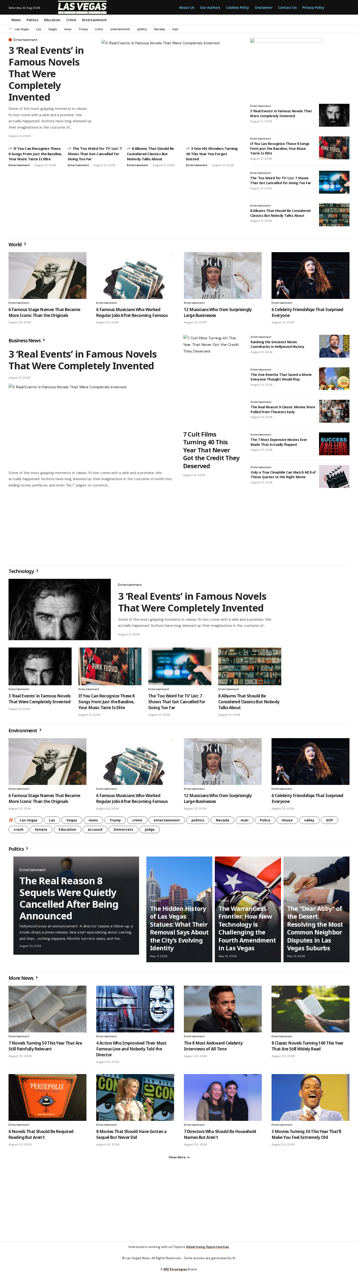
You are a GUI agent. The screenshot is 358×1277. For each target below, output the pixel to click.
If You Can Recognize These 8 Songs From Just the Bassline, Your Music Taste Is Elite (35, 153)
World (16, 244)
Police (265, 822)
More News (21, 980)
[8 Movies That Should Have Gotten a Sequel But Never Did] (135, 1099)
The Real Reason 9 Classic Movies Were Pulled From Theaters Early (283, 409)
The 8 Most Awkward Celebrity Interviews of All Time (213, 1048)
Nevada (159, 29)
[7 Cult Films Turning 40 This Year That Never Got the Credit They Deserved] (212, 381)
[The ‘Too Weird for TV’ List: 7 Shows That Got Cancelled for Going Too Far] (334, 182)
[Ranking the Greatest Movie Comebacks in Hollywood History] (334, 346)
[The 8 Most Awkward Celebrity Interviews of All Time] (223, 1011)
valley (309, 822)
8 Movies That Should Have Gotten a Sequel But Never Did (131, 1136)
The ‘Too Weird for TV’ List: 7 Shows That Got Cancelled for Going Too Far (95, 153)
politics (142, 29)
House (287, 822)
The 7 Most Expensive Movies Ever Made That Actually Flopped (279, 442)
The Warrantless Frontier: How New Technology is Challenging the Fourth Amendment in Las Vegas (247, 930)
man (175, 29)
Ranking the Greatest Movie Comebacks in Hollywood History (277, 344)
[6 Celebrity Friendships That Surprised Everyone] (310, 275)
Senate (41, 831)
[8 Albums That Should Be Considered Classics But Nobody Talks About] (334, 214)
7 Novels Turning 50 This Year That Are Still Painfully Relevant (45, 1048)
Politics (17, 851)
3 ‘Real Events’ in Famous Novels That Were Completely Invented (46, 73)
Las (38, 29)
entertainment (120, 29)
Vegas (52, 29)
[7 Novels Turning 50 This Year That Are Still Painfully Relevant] (47, 1011)
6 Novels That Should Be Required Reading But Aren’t (41, 1136)
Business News (25, 340)
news (67, 29)
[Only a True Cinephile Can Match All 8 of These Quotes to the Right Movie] (334, 476)
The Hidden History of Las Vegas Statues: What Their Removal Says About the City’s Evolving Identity (179, 930)
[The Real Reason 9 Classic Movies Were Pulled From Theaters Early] (334, 411)
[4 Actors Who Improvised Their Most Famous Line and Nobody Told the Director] (135, 1011)
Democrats (123, 831)
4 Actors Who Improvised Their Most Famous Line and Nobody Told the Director (131, 1050)
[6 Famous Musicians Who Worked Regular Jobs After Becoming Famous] (135, 275)
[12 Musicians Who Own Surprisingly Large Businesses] (223, 275)
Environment (23, 732)
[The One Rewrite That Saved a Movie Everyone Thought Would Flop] (334, 378)
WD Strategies (175, 1273)
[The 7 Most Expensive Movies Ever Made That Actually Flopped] (334, 443)
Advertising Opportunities (207, 1251)
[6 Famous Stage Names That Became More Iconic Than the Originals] (47, 275)
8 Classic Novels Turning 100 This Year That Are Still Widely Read (307, 1048)
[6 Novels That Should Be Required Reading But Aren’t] (47, 1099)
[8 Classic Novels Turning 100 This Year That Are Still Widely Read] (310, 1011)
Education (67, 831)
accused (95, 831)
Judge (150, 831)
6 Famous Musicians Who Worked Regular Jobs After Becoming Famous (132, 312)
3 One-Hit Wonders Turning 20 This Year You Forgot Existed (212, 153)
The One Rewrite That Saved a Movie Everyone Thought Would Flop (281, 377)
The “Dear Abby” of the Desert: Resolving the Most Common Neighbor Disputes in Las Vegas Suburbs (315, 930)
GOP (329, 822)
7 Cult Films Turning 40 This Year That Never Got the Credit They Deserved (211, 450)
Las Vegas (22, 29)
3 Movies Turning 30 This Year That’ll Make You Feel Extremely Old (306, 1136)
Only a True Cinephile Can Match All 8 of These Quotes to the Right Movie (283, 474)
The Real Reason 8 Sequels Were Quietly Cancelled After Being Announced (68, 900)
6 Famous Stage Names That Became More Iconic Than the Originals (44, 312)
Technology (22, 573)
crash (18, 831)
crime (99, 29)
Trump (83, 29)
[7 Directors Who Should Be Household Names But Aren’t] (223, 1099)
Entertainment (26, 39)
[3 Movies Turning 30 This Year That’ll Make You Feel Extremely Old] (310, 1099)
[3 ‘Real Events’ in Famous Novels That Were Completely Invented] (171, 88)
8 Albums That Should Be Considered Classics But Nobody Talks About (150, 153)
